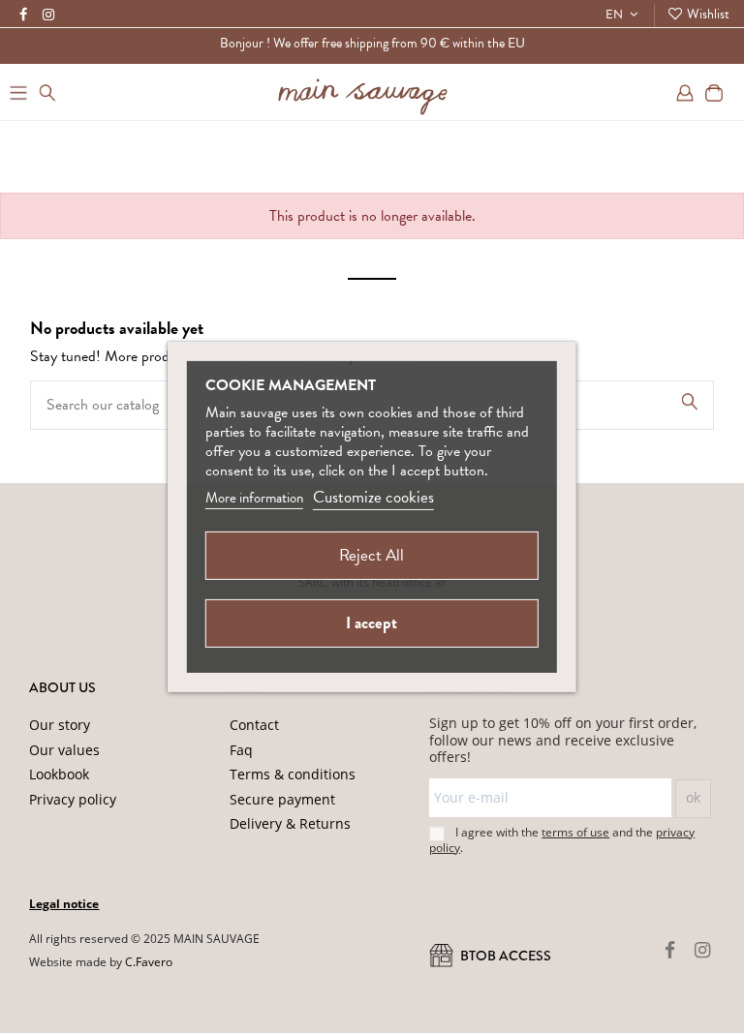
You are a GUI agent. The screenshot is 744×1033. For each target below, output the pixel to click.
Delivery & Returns (290, 823)
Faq (241, 750)
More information (254, 497)
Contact (254, 724)
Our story (59, 724)
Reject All (371, 555)
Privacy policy (72, 799)
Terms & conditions (293, 774)
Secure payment (282, 799)
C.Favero (148, 962)
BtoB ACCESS (504, 955)
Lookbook (59, 774)
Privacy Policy (303, 984)
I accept (371, 623)
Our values (64, 750)
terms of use (575, 832)
